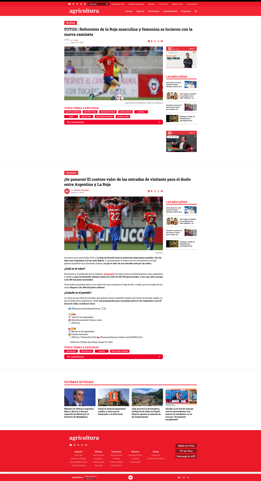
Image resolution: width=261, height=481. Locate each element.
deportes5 (71, 351)
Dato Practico (98, 455)
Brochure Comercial (136, 4)
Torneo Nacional (78, 465)
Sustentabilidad (170, 11)
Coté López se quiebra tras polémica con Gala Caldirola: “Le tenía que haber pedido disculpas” (188, 96)
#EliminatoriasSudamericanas (85, 308)
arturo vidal (90, 112)
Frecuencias (192, 4)
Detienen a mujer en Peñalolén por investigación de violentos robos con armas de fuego (187, 118)
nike (71, 116)
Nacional (98, 465)
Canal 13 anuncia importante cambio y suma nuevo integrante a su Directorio (112, 411)
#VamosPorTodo (89, 337)
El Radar (116, 458)
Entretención (153, 11)
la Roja (141, 112)
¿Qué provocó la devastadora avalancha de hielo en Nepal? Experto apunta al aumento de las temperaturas (146, 412)
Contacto (135, 458)
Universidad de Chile (78, 462)
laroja (101, 351)
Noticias (128, 11)
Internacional (98, 462)
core (76, 40)
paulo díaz (86, 116)
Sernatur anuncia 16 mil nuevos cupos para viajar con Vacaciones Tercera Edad (174, 107)
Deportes (140, 11)
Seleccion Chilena (78, 458)
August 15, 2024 (105, 342)
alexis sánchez (72, 112)
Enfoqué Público (116, 462)
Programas (186, 11)
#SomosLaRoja (107, 337)
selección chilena (104, 116)
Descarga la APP (118, 4)
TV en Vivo (163, 4)
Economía (98, 458)
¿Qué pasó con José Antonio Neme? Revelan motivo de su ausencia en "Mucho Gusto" (174, 84)
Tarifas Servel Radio (155, 458)
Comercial (155, 455)
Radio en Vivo (177, 4)
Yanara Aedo (123, 116)
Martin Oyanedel (81, 190)
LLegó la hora (116, 455)
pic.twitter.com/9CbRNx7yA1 (129, 337)
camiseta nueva (107, 112)
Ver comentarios (75, 122)
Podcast (151, 4)
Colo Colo (78, 455)
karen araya (125, 112)
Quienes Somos (135, 455)
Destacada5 (86, 351)
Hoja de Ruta (116, 465)
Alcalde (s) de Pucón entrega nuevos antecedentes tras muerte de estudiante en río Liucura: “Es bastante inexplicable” (179, 414)
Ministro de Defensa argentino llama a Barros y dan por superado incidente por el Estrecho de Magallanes (79, 412)
